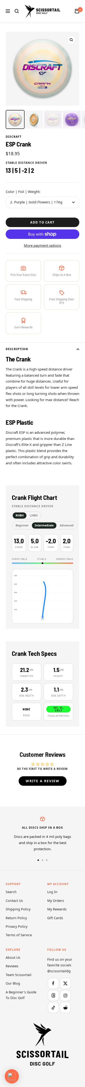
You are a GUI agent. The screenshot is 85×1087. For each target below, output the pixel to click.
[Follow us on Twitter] (65, 983)
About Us (13, 957)
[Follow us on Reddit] (65, 1007)
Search (11, 892)
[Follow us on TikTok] (53, 1007)
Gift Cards (55, 918)
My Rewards (57, 909)
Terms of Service (19, 935)
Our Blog (13, 983)
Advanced (67, 525)
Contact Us (14, 900)
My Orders (55, 900)
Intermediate (44, 525)
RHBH (20, 515)
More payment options (42, 245)
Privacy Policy (16, 926)
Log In (52, 892)
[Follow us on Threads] (53, 995)
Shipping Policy (18, 909)
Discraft (13, 137)
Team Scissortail (18, 975)
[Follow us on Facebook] (53, 983)
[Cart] (77, 11)
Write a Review (43, 781)
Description (17, 349)
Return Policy (16, 918)
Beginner (22, 525)
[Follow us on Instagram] (65, 995)
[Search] (17, 11)
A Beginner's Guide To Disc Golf (21, 995)
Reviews (12, 966)
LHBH (34, 515)
